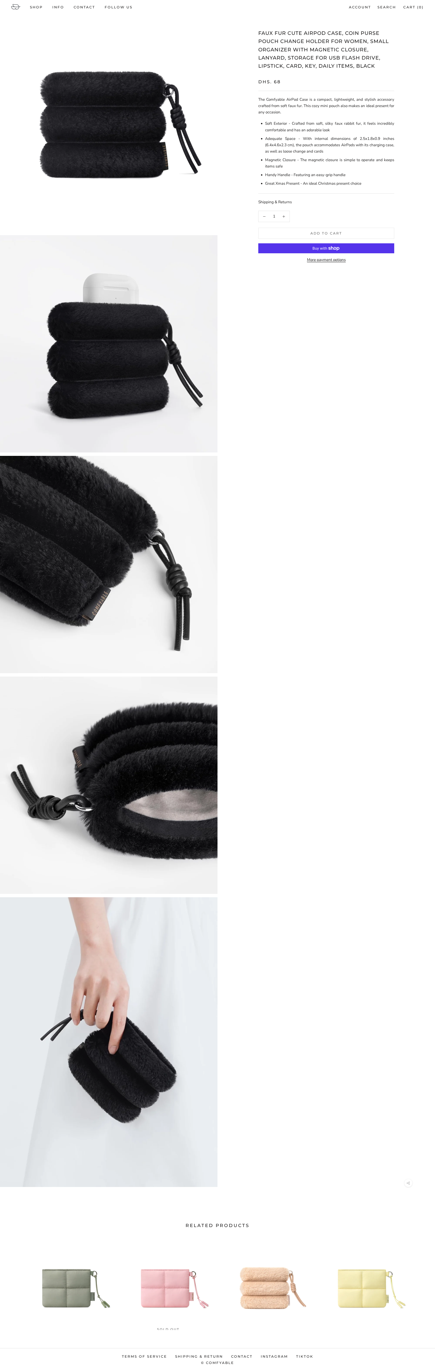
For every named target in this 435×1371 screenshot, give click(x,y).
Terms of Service (144, 1356)
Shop (36, 7)
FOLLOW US (119, 7)
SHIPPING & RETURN (199, 1356)
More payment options (326, 259)
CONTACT (84, 7)
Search (386, 7)
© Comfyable (217, 1363)
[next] (421, 1282)
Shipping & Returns (275, 202)
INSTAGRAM (274, 1356)
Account (360, 7)
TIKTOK (304, 1356)
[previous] (14, 1282)
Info (58, 7)
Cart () (413, 7)
